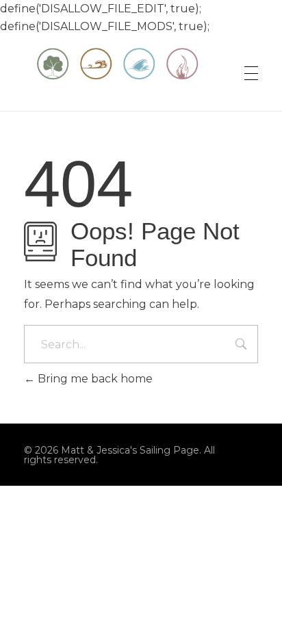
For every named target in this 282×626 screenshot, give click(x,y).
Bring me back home (94, 378)
